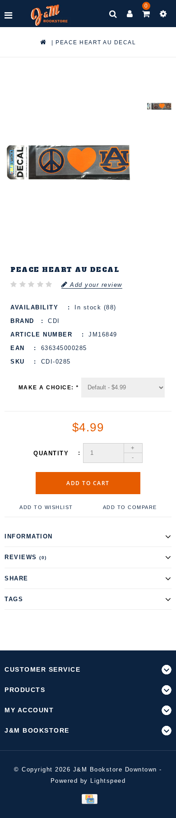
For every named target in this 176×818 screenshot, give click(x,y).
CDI (54, 321)
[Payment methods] (88, 798)
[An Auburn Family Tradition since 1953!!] (49, 15)
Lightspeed (107, 780)
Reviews (26, 557)
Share (16, 578)
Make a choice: (49, 387)
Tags (14, 599)
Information (29, 536)
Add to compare (130, 507)
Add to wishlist (46, 507)
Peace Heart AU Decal (96, 42)
